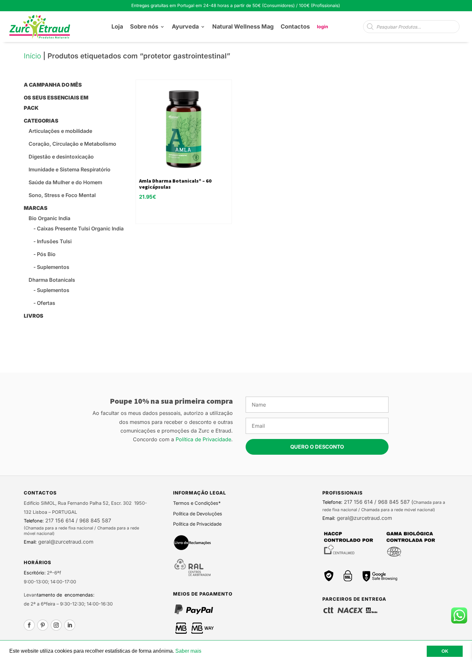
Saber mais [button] (188, 651)
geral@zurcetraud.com (65, 541)
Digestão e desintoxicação (61, 156)
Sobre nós (144, 26)
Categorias (41, 120)
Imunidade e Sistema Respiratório (69, 169)
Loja (117, 26)
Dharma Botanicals (52, 280)
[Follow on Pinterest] (42, 625)
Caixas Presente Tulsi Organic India (80, 228)
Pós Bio (46, 254)
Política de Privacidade (203, 439)
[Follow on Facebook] (29, 625)
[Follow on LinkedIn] (69, 625)
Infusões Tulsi (54, 241)
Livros (33, 316)
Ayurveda (185, 26)
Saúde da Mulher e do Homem (65, 182)
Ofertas (46, 303)
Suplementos (53, 267)
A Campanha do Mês (53, 85)
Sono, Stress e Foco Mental (62, 195)
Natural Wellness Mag (243, 26)
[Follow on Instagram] (56, 625)
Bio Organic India (49, 218)
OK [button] (444, 651)
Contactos (295, 26)
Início (32, 56)
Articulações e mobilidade (60, 131)
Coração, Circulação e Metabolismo (72, 144)
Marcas (36, 208)
